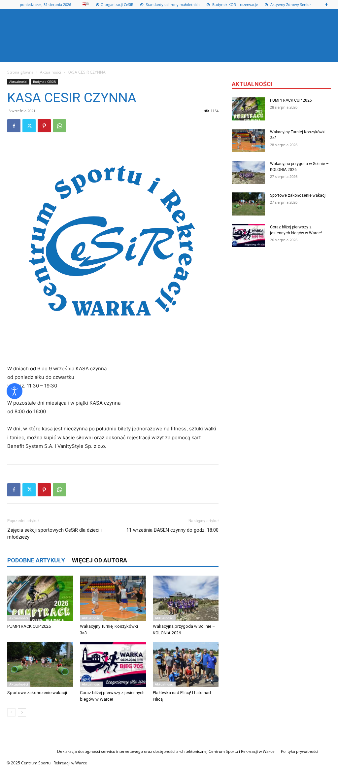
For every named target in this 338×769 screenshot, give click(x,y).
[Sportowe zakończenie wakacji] (40, 664)
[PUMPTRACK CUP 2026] (40, 598)
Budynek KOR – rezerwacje (234, 4)
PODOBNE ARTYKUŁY (36, 560)
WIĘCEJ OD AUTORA (99, 560)
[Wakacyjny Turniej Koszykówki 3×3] (113, 598)
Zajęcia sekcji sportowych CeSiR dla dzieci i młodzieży (54, 533)
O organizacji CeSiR (117, 4)
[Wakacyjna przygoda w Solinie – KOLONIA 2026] (186, 598)
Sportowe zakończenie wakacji (37, 692)
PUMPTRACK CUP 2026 (29, 626)
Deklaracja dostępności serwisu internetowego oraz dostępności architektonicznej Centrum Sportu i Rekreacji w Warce (166, 751)
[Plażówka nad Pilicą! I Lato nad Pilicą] (186, 664)
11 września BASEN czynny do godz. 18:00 (172, 530)
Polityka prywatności (299, 751)
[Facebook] (326, 4)
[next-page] (22, 712)
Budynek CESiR (44, 81)
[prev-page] (11, 712)
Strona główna (20, 72)
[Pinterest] (44, 125)
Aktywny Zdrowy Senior (290, 4)
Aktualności (50, 72)
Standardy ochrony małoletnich (172, 4)
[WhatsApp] (59, 125)
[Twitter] (29, 125)
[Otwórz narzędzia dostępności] (14, 391)
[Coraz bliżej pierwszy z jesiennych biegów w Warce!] (113, 664)
